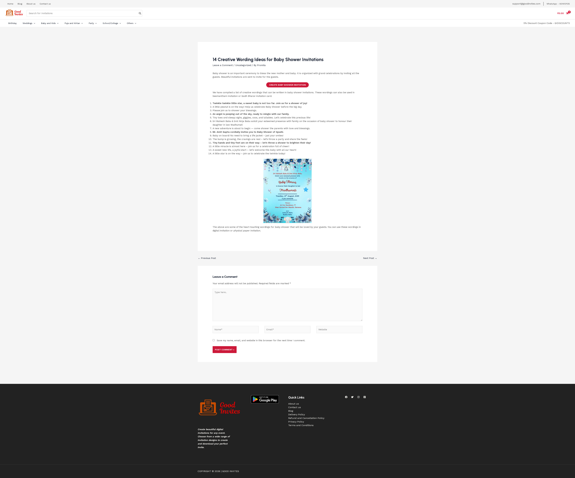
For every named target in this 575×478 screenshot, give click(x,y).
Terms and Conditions (301, 425)
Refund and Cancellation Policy (306, 418)
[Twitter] (352, 397)
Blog (290, 410)
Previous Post (207, 258)
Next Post (370, 258)
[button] (33, 23)
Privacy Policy (296, 421)
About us (293, 403)
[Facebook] (346, 397)
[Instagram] (358, 397)
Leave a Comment (223, 65)
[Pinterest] (364, 397)
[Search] (140, 13)
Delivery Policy (296, 414)
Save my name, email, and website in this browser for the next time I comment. (261, 340)
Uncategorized (243, 65)
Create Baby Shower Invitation (287, 85)
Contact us (294, 407)
